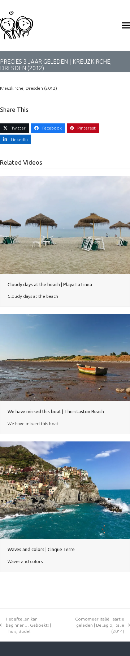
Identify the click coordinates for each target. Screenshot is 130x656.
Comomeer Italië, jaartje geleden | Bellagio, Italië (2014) (99, 625)
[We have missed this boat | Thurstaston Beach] (65, 357)
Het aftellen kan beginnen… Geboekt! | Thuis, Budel (28, 625)
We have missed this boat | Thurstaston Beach (56, 411)
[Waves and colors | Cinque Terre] (65, 489)
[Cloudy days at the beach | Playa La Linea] (65, 224)
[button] (126, 25)
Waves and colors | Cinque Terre (41, 549)
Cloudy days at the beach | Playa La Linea (50, 284)
